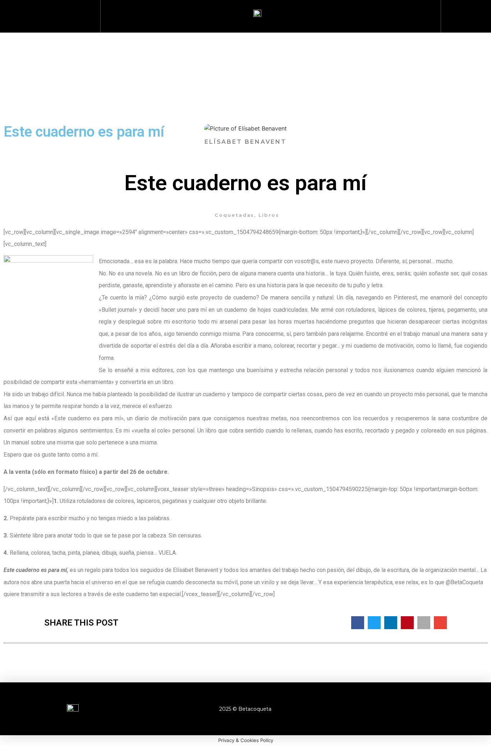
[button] (463, 14)
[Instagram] (384, 709)
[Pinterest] (423, 709)
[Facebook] (364, 709)
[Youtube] (403, 709)
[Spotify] (443, 709)
